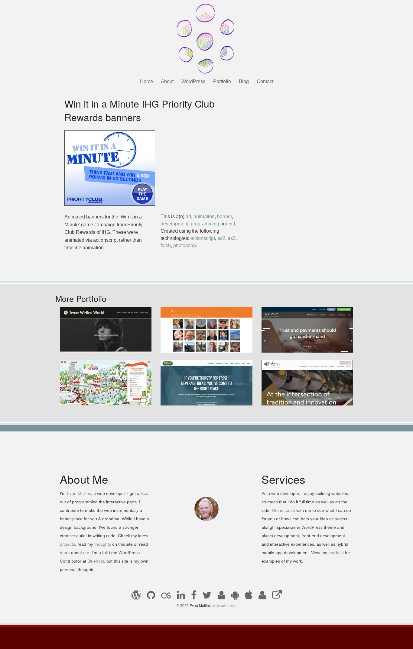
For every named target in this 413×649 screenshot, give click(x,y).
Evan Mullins (79, 493)
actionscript (202, 238)
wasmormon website (187, 344)
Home (146, 81)
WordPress (193, 81)
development (174, 223)
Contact (265, 81)
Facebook (194, 597)
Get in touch (283, 510)
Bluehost (95, 561)
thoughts (102, 544)
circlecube (206, 38)
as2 (221, 238)
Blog (244, 81)
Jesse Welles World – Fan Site (97, 344)
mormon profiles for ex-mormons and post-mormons (262, 597)
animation (204, 216)
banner (224, 216)
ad (188, 216)
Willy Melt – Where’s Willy (92, 397)
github (151, 597)
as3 (232, 238)
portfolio (336, 552)
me (86, 552)
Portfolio (222, 81)
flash (166, 245)
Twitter (207, 597)
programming (205, 223)
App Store (248, 597)
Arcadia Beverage (184, 397)
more (65, 552)
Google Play (235, 597)
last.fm (166, 597)
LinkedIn (181, 597)
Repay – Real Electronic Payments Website (303, 340)
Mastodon (277, 597)
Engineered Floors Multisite (295, 397)
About (167, 81)
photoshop (184, 245)
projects (67, 544)
